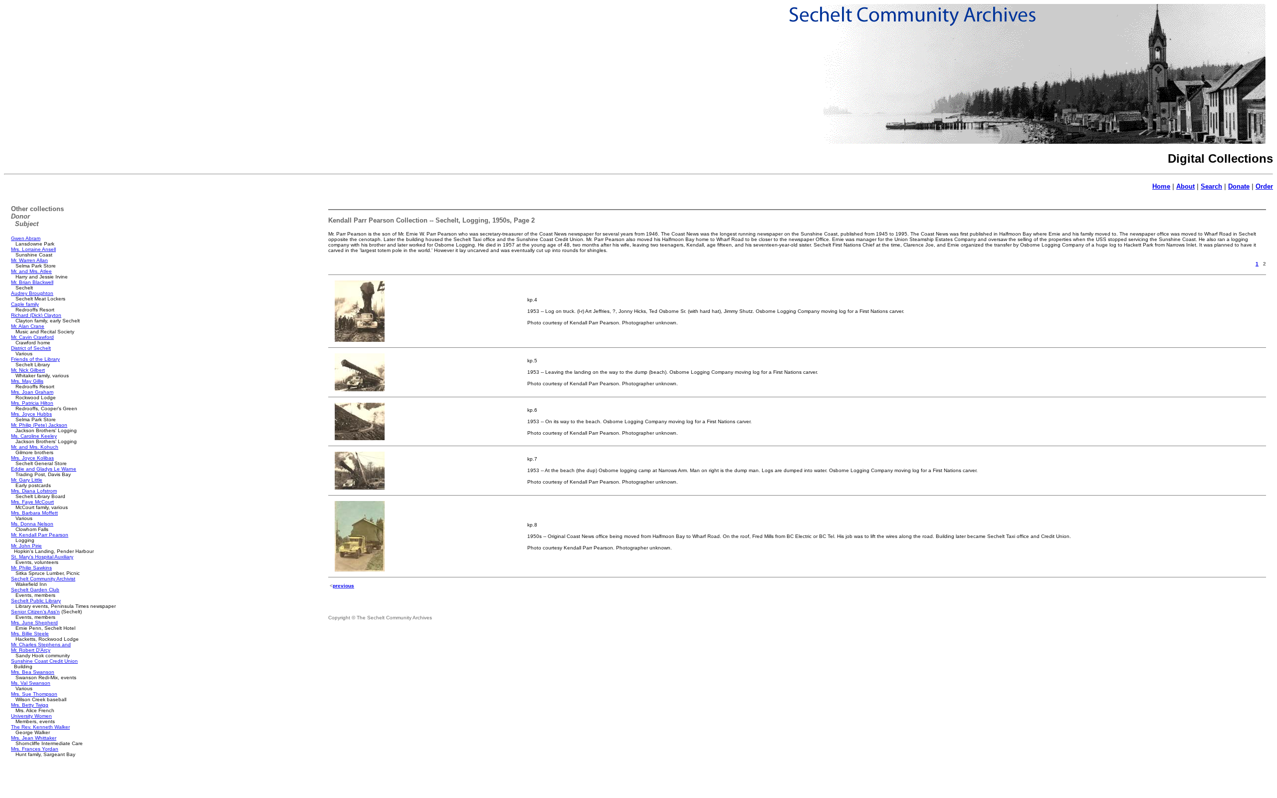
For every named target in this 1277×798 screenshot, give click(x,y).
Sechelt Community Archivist (43, 578)
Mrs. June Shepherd (34, 622)
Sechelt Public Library (36, 600)
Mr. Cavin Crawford (32, 337)
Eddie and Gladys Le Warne (43, 469)
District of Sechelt (31, 348)
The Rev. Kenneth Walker (40, 727)
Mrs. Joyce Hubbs (31, 414)
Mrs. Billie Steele (30, 633)
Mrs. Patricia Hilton (32, 403)
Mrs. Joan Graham (32, 392)
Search (1211, 186)
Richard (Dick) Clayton (36, 315)
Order (1264, 186)
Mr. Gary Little (26, 480)
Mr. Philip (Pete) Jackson (39, 425)
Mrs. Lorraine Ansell (33, 249)
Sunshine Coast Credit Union (44, 661)
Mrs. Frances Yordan (34, 749)
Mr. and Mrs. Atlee (31, 271)
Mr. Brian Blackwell (32, 282)
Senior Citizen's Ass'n (35, 611)
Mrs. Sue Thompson (34, 694)
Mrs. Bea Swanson (32, 672)
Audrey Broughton (32, 293)
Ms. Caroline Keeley (34, 436)
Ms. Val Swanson (30, 683)
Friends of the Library (35, 359)
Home (1161, 186)
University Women (31, 716)
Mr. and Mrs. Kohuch (34, 447)
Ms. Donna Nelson (32, 524)
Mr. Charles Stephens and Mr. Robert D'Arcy (41, 647)
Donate (1239, 186)
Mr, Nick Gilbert (28, 370)
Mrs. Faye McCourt (32, 502)
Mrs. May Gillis (27, 381)
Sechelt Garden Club (35, 589)
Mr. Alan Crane (27, 326)
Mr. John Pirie (26, 545)
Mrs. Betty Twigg (29, 705)
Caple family (25, 304)
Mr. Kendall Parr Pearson (39, 534)
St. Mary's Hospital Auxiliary (42, 556)
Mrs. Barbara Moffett (34, 513)
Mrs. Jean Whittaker (33, 738)
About (1185, 186)
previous (343, 585)
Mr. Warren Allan (29, 260)
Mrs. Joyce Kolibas (32, 458)
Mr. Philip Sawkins (31, 567)
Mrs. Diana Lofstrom (34, 491)
